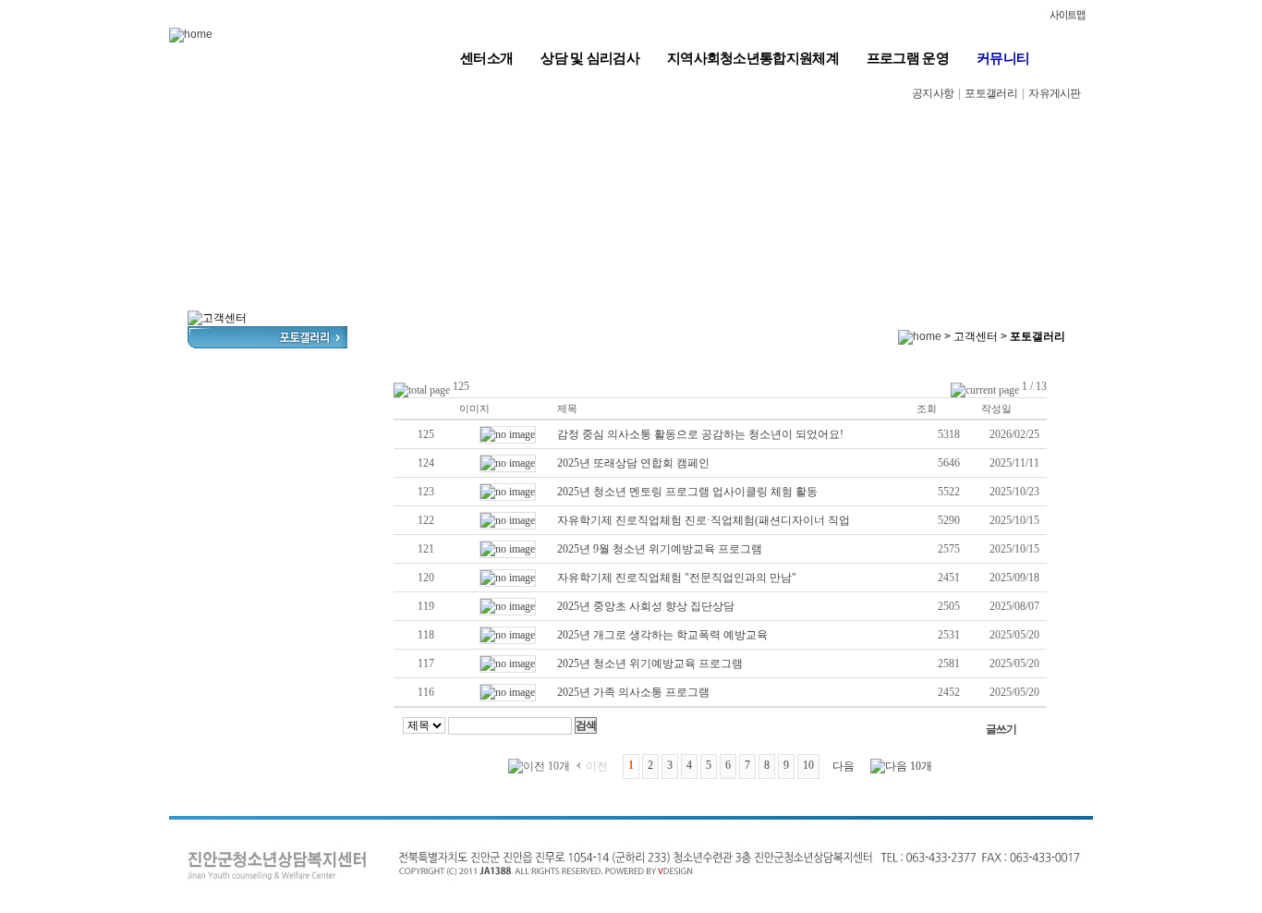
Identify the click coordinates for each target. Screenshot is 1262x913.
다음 (843, 766)
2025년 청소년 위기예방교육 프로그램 (650, 663)
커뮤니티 (1003, 58)
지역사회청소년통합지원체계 (753, 58)
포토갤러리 (991, 93)
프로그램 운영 (908, 58)
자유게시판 (1054, 93)
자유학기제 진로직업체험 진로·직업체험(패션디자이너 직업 (703, 520)
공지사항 (932, 93)
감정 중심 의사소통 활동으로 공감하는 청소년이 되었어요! (700, 434)
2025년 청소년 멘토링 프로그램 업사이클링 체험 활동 (687, 491)
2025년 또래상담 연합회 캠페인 (633, 462)
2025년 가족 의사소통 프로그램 (633, 692)
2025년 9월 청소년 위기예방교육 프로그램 (659, 548)
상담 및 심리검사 (589, 58)
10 (808, 765)
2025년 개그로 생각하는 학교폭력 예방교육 (662, 634)
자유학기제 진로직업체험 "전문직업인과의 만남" (676, 577)
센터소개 (486, 58)
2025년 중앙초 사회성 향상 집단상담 (645, 606)
